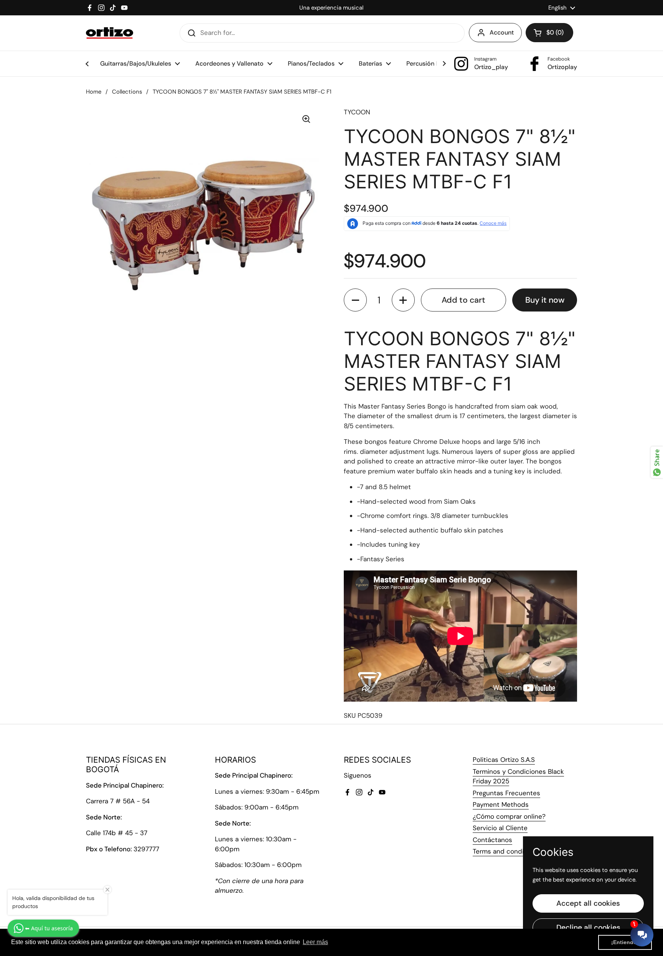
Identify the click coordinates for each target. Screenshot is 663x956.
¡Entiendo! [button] (625, 942)
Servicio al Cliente (500, 828)
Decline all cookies (588, 927)
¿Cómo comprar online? (509, 816)
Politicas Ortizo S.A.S (504, 759)
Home (93, 92)
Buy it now (544, 300)
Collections (127, 92)
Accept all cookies (588, 903)
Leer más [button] (315, 942)
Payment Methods (501, 804)
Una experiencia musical (331, 8)
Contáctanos (492, 840)
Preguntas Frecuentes (506, 793)
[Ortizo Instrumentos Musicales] (109, 33)
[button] (549, 32)
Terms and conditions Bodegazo (522, 851)
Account (502, 32)
